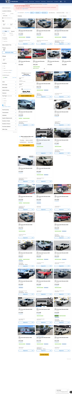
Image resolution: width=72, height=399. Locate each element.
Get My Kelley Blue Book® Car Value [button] (27, 89)
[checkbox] (4, 39)
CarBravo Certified (59, 29)
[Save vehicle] (33, 19)
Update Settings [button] (30, 93)
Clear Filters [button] (27, 12)
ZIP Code (12, 13)
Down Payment (21, 83)
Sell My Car (38, 1)
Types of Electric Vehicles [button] (6, 106)
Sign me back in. (25, 8)
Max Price (11, 33)
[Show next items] (69, 12)
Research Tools (50, 1)
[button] (60, 1)
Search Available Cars (26, 95)
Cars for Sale (31, 1)
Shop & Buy (43, 1)
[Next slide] (69, 59)
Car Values (26, 1)
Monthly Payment (21, 77)
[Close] (67, 390)
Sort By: (60, 16)
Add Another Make (9, 52)
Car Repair (56, 1)
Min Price (3, 33)
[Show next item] (51, 132)
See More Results (44, 354)
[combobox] (9, 8)
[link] (28, 37)
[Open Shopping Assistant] (71, 392)
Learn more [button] (14, 77)
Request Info (25, 43)
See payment (21, 35)
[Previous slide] (19, 59)
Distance (3, 13)
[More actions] (33, 44)
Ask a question (26, 145)
